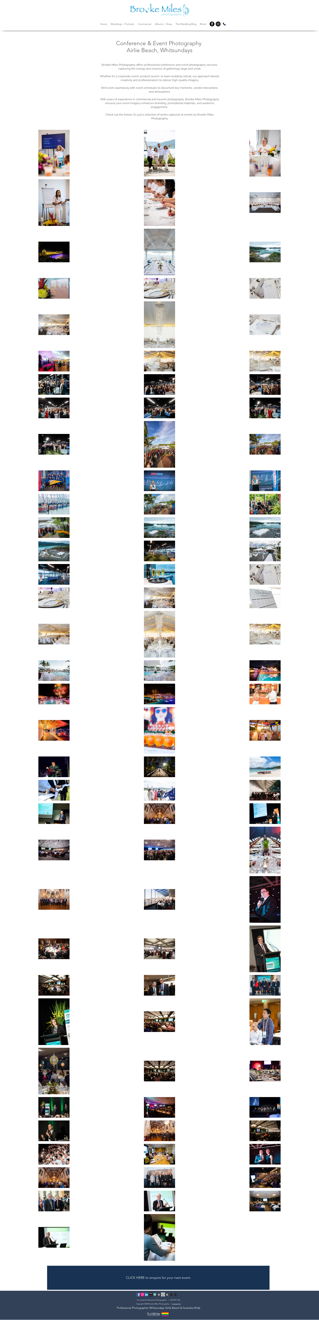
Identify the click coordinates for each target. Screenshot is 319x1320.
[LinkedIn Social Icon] (146, 1294)
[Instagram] (218, 24)
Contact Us (176, 1304)
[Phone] (224, 24)
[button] (122, 24)
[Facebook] (212, 24)
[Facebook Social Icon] (138, 1294)
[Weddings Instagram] (142, 1294)
